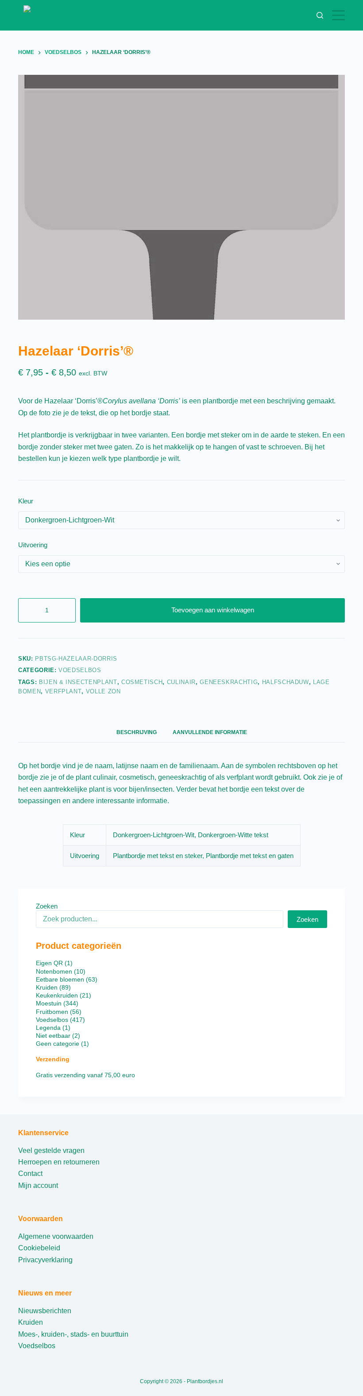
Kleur (25, 501)
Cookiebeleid (39, 1248)
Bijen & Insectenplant (78, 682)
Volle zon (103, 691)
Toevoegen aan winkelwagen (212, 610)
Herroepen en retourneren (59, 1162)
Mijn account (38, 1185)
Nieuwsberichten (44, 1311)
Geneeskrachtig (229, 682)
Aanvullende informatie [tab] (210, 732)
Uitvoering (32, 545)
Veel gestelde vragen (51, 1150)
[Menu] (338, 15)
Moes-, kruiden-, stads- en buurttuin (73, 1334)
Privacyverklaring (45, 1260)
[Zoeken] (320, 15)
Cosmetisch (142, 682)
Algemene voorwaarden (55, 1236)
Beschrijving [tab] (136, 732)
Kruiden (30, 1322)
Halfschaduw (285, 682)
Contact (30, 1173)
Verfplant (63, 691)
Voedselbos (79, 670)
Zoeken (47, 906)
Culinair (181, 682)
